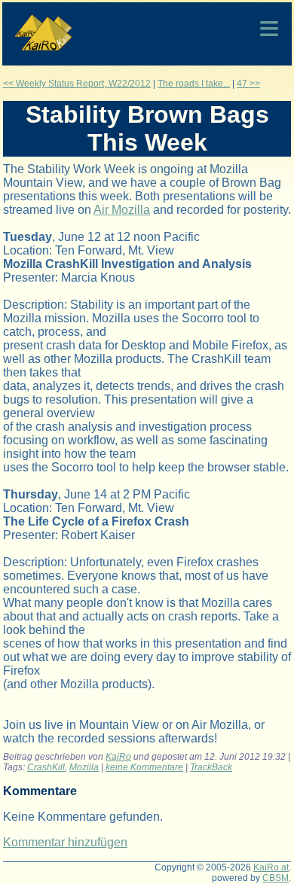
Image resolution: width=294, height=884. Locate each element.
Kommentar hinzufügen (65, 842)
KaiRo (118, 756)
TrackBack (211, 767)
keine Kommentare (144, 767)
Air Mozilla (121, 209)
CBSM (275, 878)
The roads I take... (194, 83)
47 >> (248, 83)
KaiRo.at (271, 867)
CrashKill (46, 767)
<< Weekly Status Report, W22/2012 (77, 83)
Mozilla (84, 767)
